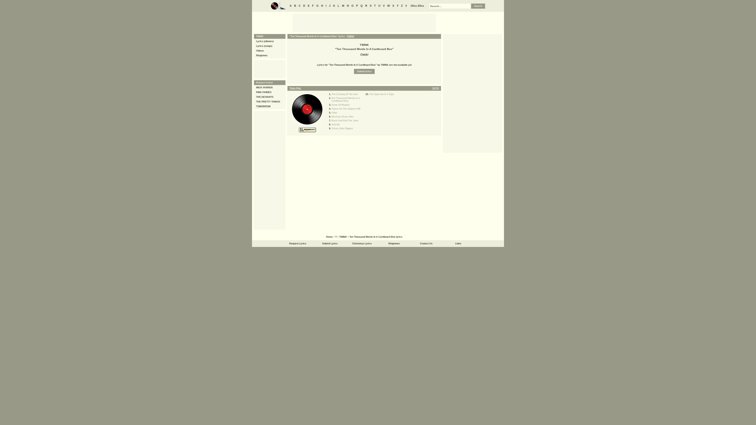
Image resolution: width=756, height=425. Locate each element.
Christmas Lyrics (362, 243)
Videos (260, 50)
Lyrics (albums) (265, 41)
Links (458, 243)
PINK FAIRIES (263, 92)
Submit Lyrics (330, 243)
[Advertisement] (364, 22)
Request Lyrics (297, 243)
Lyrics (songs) (264, 46)
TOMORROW (263, 106)
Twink (364, 54)
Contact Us (426, 243)
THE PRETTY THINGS (268, 101)
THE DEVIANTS (264, 97)
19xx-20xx (417, 5)
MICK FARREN (264, 87)
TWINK (350, 36)
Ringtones (262, 55)
